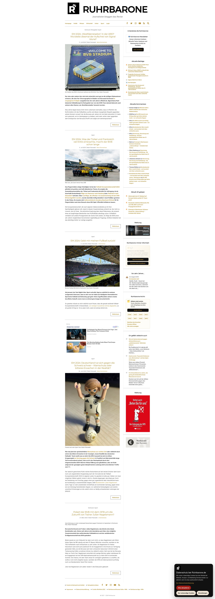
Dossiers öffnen (131, 324)
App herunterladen (137, 259)
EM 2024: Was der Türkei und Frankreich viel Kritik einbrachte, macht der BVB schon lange (93, 142)
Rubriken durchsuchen (134, 322)
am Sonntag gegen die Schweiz (84, 458)
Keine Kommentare (102, 42)
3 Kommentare (102, 517)
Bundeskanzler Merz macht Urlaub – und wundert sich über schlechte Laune (138, 93)
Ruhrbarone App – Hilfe (137, 589)
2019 (146, 318)
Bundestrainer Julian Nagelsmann (106, 482)
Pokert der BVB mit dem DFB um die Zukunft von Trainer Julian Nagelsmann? (93, 513)
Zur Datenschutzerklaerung (185, 583)
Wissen (82, 23)
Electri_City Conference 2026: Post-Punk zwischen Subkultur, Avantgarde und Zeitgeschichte (138, 66)
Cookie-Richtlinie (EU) (98, 589)
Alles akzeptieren (183, 588)
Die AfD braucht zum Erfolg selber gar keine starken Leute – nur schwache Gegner (138, 116)
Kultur (96, 23)
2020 (140, 318)
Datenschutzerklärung (82, 589)
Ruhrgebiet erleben (93, 585)
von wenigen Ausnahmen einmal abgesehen (102, 306)
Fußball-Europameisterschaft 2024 (108, 187)
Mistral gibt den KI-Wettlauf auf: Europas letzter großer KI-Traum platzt (137, 198)
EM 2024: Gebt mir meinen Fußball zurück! (93, 240)
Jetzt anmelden (138, 49)
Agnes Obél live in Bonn (135, 80)
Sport (102, 23)
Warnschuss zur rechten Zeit (97, 451)
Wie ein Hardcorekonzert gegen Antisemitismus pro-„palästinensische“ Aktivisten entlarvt (138, 342)
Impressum (70, 589)
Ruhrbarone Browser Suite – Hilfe (117, 589)
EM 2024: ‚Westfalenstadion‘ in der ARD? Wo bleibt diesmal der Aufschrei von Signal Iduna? (92, 37)
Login (108, 23)
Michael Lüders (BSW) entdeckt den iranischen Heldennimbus (138, 70)
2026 (129, 314)
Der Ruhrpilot (132, 82)
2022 (129, 318)
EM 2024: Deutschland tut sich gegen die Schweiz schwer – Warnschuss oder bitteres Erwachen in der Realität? (93, 365)
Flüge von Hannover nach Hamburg (92, 193)
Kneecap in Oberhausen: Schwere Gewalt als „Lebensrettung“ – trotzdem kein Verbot (138, 211)
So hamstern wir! (134, 279)
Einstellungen (202, 593)
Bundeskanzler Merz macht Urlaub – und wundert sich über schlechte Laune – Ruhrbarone (139, 175)
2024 (140, 314)
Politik (75, 23)
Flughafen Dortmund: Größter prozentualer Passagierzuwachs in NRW (138, 76)
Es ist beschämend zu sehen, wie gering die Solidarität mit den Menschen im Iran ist (138, 374)
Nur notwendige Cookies (186, 593)
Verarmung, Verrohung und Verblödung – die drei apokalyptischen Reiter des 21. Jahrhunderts (137, 87)
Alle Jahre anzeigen (133, 326)
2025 (135, 314)
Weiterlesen (115, 124)
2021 (135, 318)
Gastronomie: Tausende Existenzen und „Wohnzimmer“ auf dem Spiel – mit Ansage (139, 358)
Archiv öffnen (138, 310)
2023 (146, 314)
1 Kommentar (101, 243)
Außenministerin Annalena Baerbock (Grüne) (99, 200)
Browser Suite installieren (137, 263)
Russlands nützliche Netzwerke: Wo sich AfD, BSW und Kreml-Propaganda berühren (138, 204)
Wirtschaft (89, 23)
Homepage (68, 23)
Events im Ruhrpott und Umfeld (75, 585)
